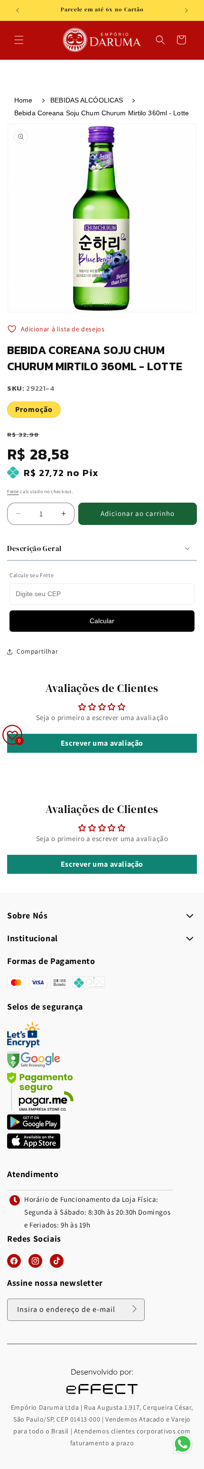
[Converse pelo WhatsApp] (183, 1453)
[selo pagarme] (40, 1108)
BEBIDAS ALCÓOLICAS (86, 100)
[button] (19, 39)
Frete (13, 491)
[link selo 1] (33, 1127)
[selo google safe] (33, 1065)
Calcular (102, 621)
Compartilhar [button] (37, 651)
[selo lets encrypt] (23, 1044)
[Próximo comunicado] (186, 10)
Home (23, 100)
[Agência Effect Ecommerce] (102, 1395)
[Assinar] (134, 1309)
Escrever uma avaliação (102, 743)
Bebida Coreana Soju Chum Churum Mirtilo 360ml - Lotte (101, 113)
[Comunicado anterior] (17, 10)
